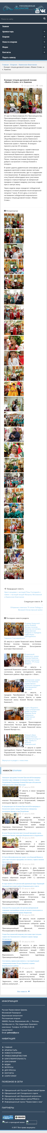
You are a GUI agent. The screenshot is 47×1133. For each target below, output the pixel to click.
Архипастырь (23, 31)
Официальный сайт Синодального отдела (21, 1093)
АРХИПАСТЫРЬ (10, 1050)
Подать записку (9, 57)
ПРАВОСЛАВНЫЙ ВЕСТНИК (15, 1055)
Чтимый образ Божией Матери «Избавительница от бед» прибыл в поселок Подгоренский (33, 739)
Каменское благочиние (28, 64)
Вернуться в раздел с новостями (15, 760)
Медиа (23, 47)
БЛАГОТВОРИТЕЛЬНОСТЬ (15, 1058)
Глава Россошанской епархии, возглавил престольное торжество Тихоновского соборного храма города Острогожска (21, 936)
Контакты (23, 52)
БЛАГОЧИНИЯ (10, 1061)
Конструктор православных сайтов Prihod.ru (21, 1099)
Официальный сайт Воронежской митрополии (22, 1096)
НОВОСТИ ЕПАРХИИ (12, 1053)
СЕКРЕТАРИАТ (10, 1076)
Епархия (23, 36)
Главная (5, 26)
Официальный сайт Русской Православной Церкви (24, 1090)
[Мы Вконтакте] (42, 11)
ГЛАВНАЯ (8, 1047)
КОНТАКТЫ (9, 1073)
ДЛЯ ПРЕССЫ (10, 1070)
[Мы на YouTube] (37, 11)
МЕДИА (7, 1064)
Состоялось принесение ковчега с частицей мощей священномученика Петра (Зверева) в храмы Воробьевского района (20, 963)
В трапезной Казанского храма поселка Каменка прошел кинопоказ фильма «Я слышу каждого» (32, 659)
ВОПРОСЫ (8, 1067)
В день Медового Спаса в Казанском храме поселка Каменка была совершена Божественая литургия (32, 713)
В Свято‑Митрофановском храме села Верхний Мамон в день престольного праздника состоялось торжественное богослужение (23, 859)
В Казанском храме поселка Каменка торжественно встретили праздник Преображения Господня (32, 684)
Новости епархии (23, 41)
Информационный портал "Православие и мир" (23, 1101)
